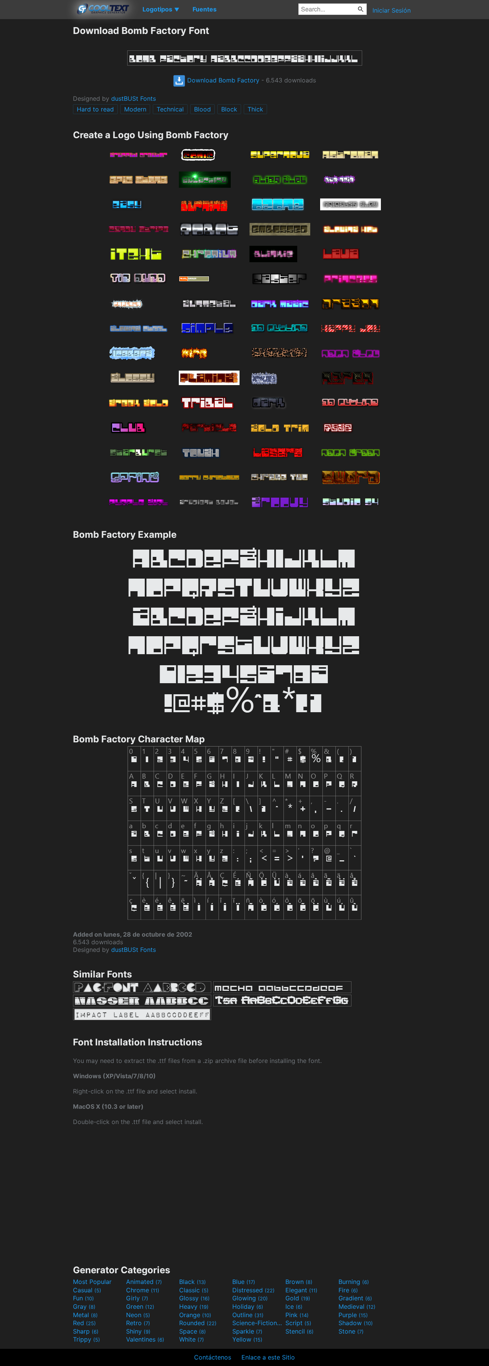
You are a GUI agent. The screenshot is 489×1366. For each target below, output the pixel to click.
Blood (202, 109)
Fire (348, 1290)
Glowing (250, 1298)
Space (192, 1331)
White (191, 1339)
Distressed (253, 1290)
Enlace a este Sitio (268, 1357)
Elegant (301, 1290)
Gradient (355, 1298)
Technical (170, 109)
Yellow (247, 1339)
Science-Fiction (257, 1323)
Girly (137, 1298)
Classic (194, 1290)
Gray (84, 1306)
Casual (87, 1290)
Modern (135, 109)
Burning (353, 1281)
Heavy (194, 1306)
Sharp (86, 1331)
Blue (243, 1281)
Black (192, 1281)
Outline (248, 1315)
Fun (83, 1298)
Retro (138, 1323)
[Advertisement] (36, 139)
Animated (144, 1281)
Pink (297, 1315)
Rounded (198, 1323)
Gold (297, 1298)
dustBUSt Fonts (133, 98)
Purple (353, 1315)
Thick (255, 109)
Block (229, 109)
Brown (299, 1281)
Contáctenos (212, 1357)
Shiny (138, 1331)
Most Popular (92, 1281)
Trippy (86, 1339)
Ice (294, 1306)
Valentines (145, 1339)
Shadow (355, 1323)
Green (140, 1306)
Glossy (194, 1298)
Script (298, 1323)
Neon (138, 1315)
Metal (85, 1315)
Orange (195, 1315)
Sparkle (247, 1331)
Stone (351, 1331)
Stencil (299, 1331)
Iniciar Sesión (391, 10)
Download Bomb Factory (222, 80)
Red (84, 1323)
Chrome (142, 1290)
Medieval (357, 1306)
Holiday (247, 1306)
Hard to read (95, 109)
